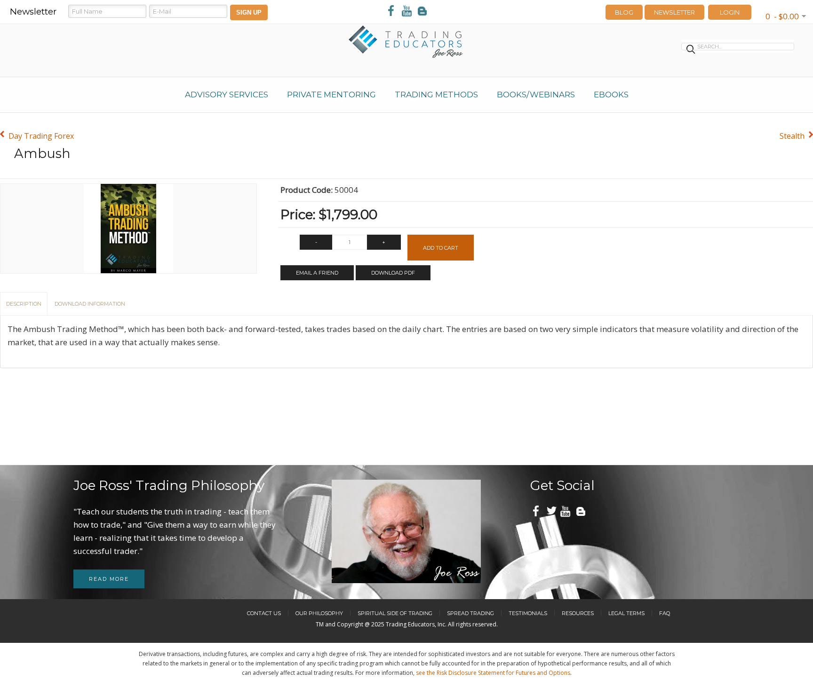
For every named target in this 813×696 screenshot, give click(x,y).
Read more (109, 579)
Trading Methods (436, 94)
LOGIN (730, 12)
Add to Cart (440, 248)
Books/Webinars (536, 94)
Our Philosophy (319, 613)
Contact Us (264, 613)
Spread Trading (470, 613)
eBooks (611, 94)
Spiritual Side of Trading (395, 613)
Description (23, 304)
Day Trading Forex (41, 136)
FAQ (664, 613)
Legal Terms (626, 613)
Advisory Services (226, 94)
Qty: (288, 244)
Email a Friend (317, 272)
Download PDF (393, 272)
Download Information (90, 304)
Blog (624, 12)
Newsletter (674, 12)
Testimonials (528, 613)
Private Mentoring (331, 94)
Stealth (792, 136)
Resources (578, 613)
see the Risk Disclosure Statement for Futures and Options (493, 673)
